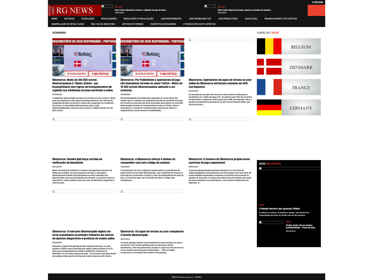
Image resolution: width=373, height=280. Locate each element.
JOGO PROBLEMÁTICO (200, 19)
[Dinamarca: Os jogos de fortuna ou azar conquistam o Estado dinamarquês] (152, 209)
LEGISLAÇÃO (87, 19)
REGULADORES (109, 19)
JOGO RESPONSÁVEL (171, 19)
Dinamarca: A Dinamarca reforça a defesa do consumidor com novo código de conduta (147, 160)
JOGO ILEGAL (251, 19)
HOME (54, 19)
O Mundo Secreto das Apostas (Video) (279, 208)
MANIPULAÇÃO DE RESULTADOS (67, 24)
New (270, 163)
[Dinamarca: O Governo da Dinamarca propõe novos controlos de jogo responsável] (221, 137)
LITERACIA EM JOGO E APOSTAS (199, 24)
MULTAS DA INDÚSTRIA (103, 24)
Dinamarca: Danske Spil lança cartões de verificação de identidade (77, 160)
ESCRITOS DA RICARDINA (163, 24)
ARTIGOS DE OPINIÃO (132, 24)
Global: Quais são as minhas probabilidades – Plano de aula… (301, 226)
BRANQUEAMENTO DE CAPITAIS (281, 19)
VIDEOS (261, 205)
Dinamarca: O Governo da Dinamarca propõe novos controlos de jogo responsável (219, 160)
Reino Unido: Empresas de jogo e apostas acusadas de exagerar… (245, 10)
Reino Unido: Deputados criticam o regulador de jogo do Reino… (141, 10)
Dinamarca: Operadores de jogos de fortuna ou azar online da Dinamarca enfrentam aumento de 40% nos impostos (220, 83)
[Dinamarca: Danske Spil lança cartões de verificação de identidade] (84, 137)
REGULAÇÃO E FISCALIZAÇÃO (139, 19)
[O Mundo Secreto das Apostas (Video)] (289, 185)
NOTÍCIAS (118, 7)
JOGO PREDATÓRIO (227, 19)
